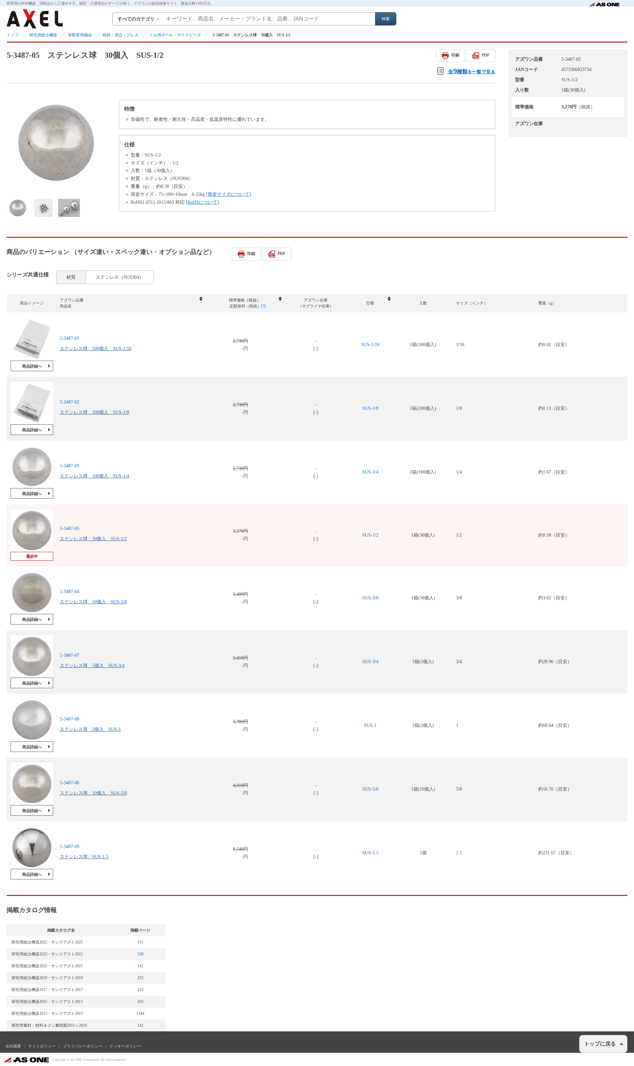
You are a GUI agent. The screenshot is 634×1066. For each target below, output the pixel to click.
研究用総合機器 (43, 35)
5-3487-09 (69, 846)
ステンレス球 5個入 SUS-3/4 (92, 665)
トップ (12, 35)
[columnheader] (130, 303)
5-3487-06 (69, 782)
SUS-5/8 (370, 789)
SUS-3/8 (370, 597)
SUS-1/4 (370, 472)
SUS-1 (370, 725)
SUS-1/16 (370, 344)
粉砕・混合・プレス (120, 35)
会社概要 (13, 1046)
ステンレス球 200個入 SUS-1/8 (94, 412)
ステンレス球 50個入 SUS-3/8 (93, 601)
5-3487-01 (69, 338)
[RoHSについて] (202, 202)
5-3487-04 (69, 591)
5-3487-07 (69, 655)
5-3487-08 (69, 719)
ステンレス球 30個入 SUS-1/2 (93, 538)
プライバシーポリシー (82, 1046)
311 (140, 942)
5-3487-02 (69, 402)
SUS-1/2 (370, 535)
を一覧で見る (471, 71)
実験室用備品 (80, 35)
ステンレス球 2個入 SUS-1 (90, 729)
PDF (485, 55)
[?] (263, 306)
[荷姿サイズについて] (228, 194)
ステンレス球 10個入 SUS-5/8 (93, 793)
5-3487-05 (69, 528)
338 (140, 954)
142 (140, 966)
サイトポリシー (42, 1046)
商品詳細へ (32, 366)
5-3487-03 (69, 465)
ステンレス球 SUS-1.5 (84, 856)
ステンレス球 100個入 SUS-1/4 (94, 476)
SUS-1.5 (370, 852)
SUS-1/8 (370, 408)
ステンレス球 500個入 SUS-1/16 (95, 348)
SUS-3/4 (370, 661)
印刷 (455, 55)
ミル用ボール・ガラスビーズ (175, 35)
